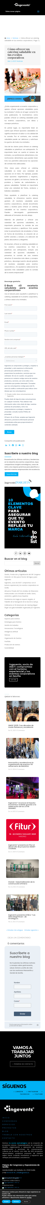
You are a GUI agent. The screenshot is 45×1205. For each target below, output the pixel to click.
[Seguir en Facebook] (16, 553)
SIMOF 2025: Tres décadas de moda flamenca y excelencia (20, 726)
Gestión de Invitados (11, 625)
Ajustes (26, 1201)
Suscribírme (11, 474)
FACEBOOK (25, 1094)
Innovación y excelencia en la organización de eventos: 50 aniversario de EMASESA (20, 764)
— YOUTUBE (38, 1094)
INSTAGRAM (33, 1091)
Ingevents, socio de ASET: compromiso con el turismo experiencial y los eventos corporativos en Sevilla (21, 585)
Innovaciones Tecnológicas (13, 628)
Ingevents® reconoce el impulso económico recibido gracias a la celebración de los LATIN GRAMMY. (22, 805)
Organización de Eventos (12, 638)
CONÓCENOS (9, 1121)
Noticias (20, 61)
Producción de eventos (12, 645)
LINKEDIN (19, 1091)
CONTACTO (8, 1138)
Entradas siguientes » (31, 930)
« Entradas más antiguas (14, 930)
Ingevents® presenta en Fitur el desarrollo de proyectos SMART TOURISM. (21, 847)
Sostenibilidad (9, 648)
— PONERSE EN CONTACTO (22, 1064)
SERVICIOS (8, 1124)
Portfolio (7, 641)
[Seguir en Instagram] (24, 553)
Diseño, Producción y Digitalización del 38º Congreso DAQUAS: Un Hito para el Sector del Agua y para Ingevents (22, 576)
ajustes (29, 1198)
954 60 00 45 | (11, 1173)
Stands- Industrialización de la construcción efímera (21, 883)
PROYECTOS (9, 1128)
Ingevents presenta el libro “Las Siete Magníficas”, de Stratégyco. (21, 917)
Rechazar (16, 1201)
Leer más (13, 680)
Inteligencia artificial (11, 632)
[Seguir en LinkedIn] (20, 553)
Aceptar (6, 1201)
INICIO (6, 1118)
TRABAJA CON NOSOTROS (17, 1135)
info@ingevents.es (23, 1173)
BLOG (5, 1131)
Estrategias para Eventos (12, 622)
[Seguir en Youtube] (29, 553)
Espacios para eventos (12, 619)
